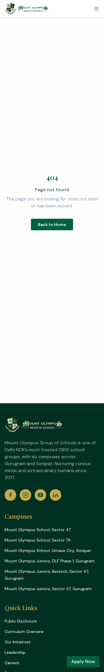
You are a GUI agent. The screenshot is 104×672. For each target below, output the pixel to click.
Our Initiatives (18, 642)
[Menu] (96, 9)
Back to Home (52, 224)
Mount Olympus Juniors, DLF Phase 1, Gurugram (50, 561)
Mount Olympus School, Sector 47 (38, 529)
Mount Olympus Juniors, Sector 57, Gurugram (48, 588)
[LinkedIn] (55, 495)
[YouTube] (40, 495)
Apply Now (83, 661)
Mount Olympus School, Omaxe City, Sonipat (48, 550)
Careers (12, 662)
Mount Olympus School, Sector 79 (37, 540)
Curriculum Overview (24, 631)
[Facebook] (10, 495)
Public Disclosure (21, 621)
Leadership (15, 652)
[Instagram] (25, 495)
